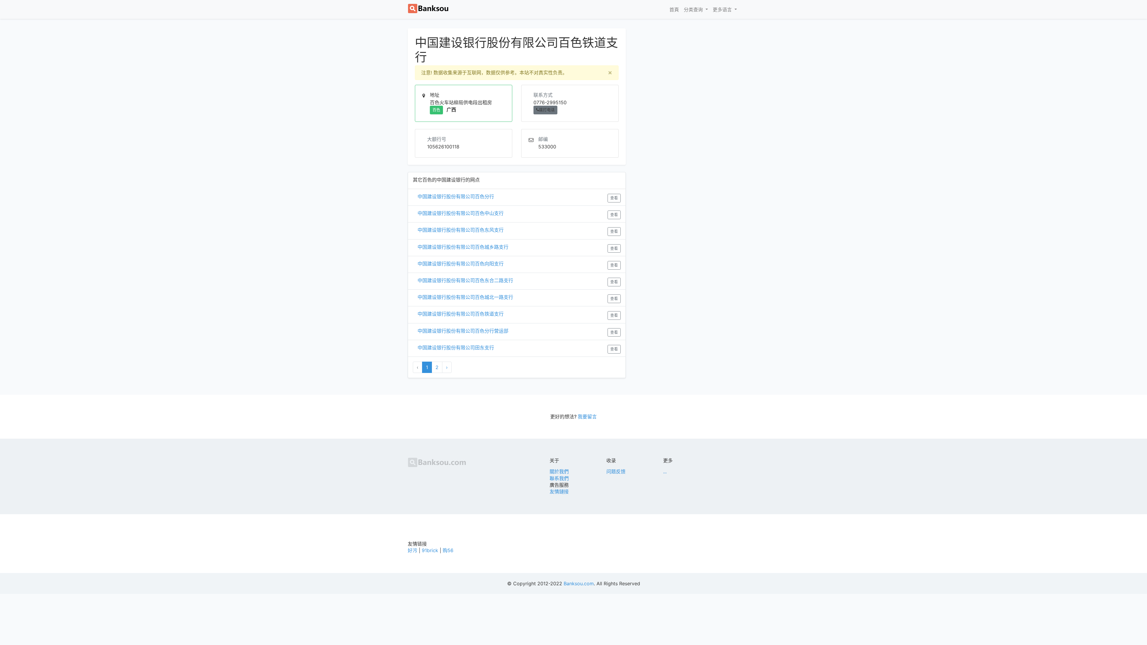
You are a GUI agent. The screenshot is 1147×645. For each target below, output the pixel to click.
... (665, 471)
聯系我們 (559, 478)
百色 (436, 110)
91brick (430, 550)
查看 (614, 198)
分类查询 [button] (694, 10)
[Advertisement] (687, 70)
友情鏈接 (559, 491)
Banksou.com (579, 583)
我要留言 (587, 417)
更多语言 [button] (723, 10)
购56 (448, 550)
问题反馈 (615, 471)
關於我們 (559, 471)
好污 (412, 550)
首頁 (675, 9)
